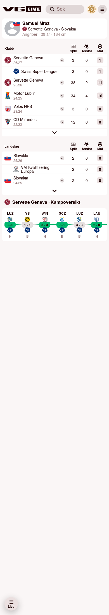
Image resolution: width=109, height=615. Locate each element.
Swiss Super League (39, 71)
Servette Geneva (43, 29)
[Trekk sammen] (62, 60)
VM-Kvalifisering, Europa (36, 169)
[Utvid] (62, 82)
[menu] (102, 9)
